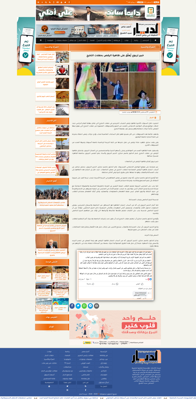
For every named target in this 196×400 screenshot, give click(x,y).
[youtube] (61, 2)
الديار (151, 118)
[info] (42, 2)
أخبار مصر (146, 40)
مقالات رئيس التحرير (104, 40)
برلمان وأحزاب (104, 367)
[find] (46, 2)
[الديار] (170, 46)
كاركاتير (103, 371)
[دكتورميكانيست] (77, 31)
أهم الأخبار (52, 181)
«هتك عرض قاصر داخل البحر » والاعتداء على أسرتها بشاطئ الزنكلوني (159, 398)
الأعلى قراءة (51, 262)
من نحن (85, 383)
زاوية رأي (103, 363)
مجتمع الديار (67, 375)
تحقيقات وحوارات (61, 40)
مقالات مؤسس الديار (49, 371)
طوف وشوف (67, 379)
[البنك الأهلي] (98, 13)
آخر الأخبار (51, 121)
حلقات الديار (82, 40)
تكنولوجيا (50, 40)
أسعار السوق (49, 375)
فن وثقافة (117, 40)
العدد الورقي (85, 363)
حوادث (126, 40)
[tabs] (38, 2)
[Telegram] (90, 306)
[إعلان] (26, 46)
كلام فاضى (85, 375)
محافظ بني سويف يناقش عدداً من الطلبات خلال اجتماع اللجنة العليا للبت (94, 398)
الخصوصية (49, 383)
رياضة (136, 40)
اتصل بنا (103, 387)
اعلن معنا (67, 383)
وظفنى (103, 379)
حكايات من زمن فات (49, 363)
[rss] (50, 2)
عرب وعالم (73, 40)
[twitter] (65, 2)
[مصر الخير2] (115, 327)
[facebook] (69, 2)
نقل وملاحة (85, 379)
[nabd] (54, 2)
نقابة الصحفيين (49, 379)
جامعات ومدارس (85, 371)
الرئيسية (103, 352)
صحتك (85, 367)
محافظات (67, 367)
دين (49, 367)
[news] (57, 2)
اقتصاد (92, 40)
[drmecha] (98, 43)
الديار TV (67, 363)
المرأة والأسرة (148, 47)
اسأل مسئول (104, 383)
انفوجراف (103, 375)
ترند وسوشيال (67, 371)
